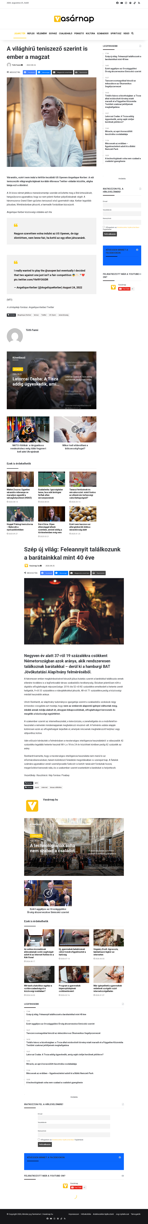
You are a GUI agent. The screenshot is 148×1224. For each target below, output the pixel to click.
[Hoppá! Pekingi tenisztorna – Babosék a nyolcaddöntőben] (20, 513)
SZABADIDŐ (103, 33)
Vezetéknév (107, 210)
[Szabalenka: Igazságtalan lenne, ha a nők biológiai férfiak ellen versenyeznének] (51, 479)
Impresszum (74, 1214)
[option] (51, 380)
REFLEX (31, 33)
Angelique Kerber (24, 315)
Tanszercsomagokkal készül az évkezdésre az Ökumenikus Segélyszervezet (33, 381)
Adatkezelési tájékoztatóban (128, 227)
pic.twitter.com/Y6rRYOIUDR (31, 279)
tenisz (36, 315)
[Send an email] (22, 65)
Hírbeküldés (86, 1214)
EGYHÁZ (53, 33)
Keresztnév (107, 218)
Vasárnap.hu (48, 1214)
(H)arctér (18, 369)
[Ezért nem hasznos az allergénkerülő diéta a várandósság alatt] (82, 513)
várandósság (63, 315)
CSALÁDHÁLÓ (65, 33)
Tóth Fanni (16, 65)
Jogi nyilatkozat (122, 1214)
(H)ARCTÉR (19, 33)
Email (105, 201)
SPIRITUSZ (116, 33)
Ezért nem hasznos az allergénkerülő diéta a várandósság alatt (79, 527)
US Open (52, 315)
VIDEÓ (126, 33)
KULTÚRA (90, 33)
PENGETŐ (79, 33)
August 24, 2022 (72, 287)
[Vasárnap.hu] (74, 18)
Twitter (43, 315)
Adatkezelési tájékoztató (103, 1214)
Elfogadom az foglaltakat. (121, 228)
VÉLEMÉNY (42, 33)
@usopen (50, 270)
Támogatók (135, 1214)
